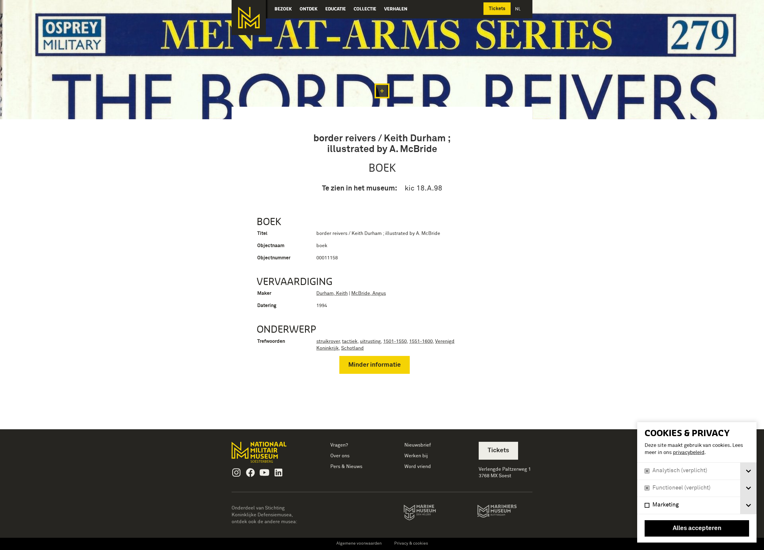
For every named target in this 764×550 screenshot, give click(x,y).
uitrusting (370, 341)
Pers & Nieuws (346, 466)
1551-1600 (421, 341)
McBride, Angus (368, 293)
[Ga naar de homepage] (249, 17)
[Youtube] (264, 472)
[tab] (748, 471)
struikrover (328, 341)
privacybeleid (688, 452)
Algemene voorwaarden (359, 543)
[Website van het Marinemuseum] (428, 514)
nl (518, 8)
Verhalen (395, 9)
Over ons (339, 455)
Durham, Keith (332, 293)
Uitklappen (382, 90)
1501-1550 (395, 341)
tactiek (350, 341)
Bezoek (283, 9)
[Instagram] (236, 472)
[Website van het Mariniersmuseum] (505, 514)
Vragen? (339, 445)
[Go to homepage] (268, 455)
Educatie (335, 9)
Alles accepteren (697, 528)
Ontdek (309, 9)
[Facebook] (250, 472)
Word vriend (417, 466)
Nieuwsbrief (417, 445)
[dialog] (697, 482)
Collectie (365, 9)
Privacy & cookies (411, 543)
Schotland (352, 348)
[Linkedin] (278, 472)
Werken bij (416, 455)
